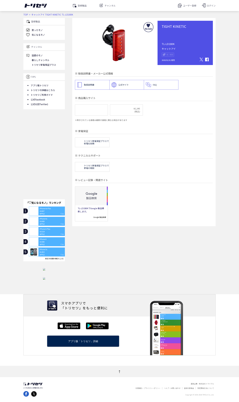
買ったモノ (37, 30)
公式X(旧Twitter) (39, 104)
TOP (25, 14)
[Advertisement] (44, 133)
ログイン (211, 5)
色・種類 (170, 55)
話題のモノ (37, 55)
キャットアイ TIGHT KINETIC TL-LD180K (52, 14)
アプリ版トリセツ (39, 85)
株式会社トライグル (206, 384)
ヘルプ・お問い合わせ (172, 388)
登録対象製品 (189, 388)
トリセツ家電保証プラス (44, 64)
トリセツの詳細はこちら (43, 90)
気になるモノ (38, 34)
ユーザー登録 (189, 5)
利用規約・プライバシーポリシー (148, 388)
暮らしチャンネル (40, 60)
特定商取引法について (205, 388)
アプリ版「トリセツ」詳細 (83, 341)
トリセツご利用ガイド (42, 94)
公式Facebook (38, 99)
